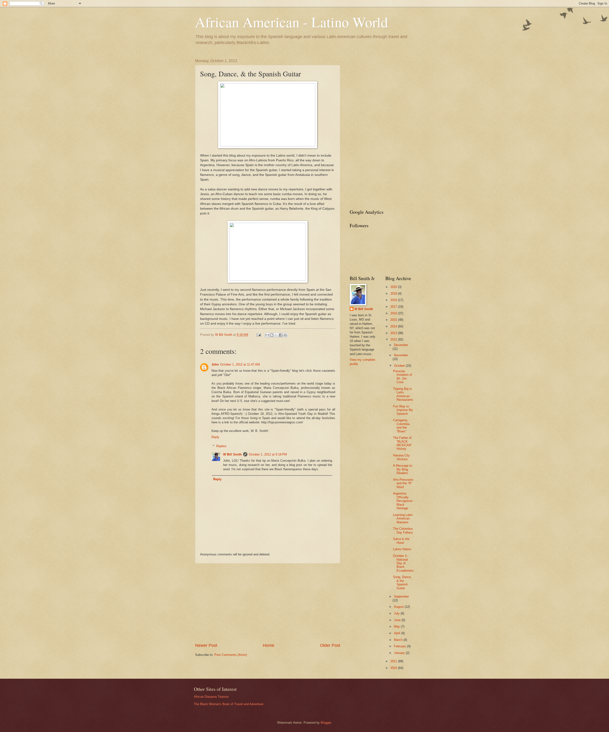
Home (268, 645)
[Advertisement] (267, 603)
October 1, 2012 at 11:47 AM (240, 364)
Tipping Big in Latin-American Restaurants (403, 394)
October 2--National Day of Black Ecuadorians (403, 563)
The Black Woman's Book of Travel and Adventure (228, 704)
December (401, 345)
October (400, 365)
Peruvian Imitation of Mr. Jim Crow (402, 376)
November (401, 355)
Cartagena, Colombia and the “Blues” (401, 425)
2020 (394, 287)
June (398, 620)
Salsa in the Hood (401, 540)
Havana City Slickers (401, 457)
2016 (394, 313)
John (215, 364)
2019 (394, 293)
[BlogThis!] (271, 335)
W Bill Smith (232, 454)
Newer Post (206, 645)
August (399, 606)
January (400, 653)
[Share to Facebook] (280, 335)
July (397, 613)
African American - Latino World (291, 21)
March (398, 640)
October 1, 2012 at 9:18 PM (268, 454)
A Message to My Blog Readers (402, 469)
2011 (394, 661)
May (397, 626)
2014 (394, 326)
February (400, 646)
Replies (221, 446)
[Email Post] (258, 334)
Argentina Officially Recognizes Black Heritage (403, 501)
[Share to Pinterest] (285, 335)
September (401, 596)
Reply (215, 437)
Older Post (330, 645)
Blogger (326, 722)
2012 (394, 339)
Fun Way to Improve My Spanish (403, 410)
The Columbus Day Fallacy (403, 530)
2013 (394, 333)
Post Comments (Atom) (230, 655)
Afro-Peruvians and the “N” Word (403, 483)
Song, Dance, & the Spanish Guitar (402, 582)
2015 (394, 319)
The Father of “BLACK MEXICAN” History (402, 443)
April (397, 633)
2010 (394, 668)
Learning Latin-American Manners (403, 518)
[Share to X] (276, 335)
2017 (394, 306)
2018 (394, 300)
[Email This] (267, 335)
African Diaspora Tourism (211, 696)
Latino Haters (402, 549)
